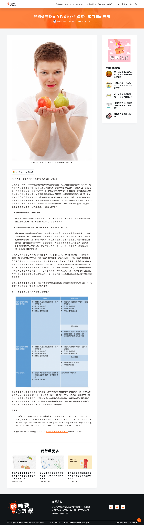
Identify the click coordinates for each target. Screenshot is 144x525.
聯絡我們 (110, 4)
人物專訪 (59, 4)
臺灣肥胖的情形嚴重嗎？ (57, 431)
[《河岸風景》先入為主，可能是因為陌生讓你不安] (109, 85)
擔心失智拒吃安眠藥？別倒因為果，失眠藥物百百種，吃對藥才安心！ (23, 476)
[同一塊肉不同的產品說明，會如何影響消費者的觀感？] (109, 74)
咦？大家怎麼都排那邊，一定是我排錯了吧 (123, 95)
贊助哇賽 (101, 4)
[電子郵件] (123, 507)
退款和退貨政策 (121, 523)
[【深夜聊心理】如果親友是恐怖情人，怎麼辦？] (109, 105)
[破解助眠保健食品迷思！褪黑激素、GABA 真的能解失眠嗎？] (52, 462)
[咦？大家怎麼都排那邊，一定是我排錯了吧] (109, 96)
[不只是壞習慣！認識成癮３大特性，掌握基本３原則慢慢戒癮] (80, 462)
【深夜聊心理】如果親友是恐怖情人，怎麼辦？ (123, 105)
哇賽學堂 (90, 4)
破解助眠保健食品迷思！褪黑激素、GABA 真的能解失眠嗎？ (51, 476)
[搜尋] (136, 4)
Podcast (80, 4)
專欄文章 (68, 4)
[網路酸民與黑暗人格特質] (109, 116)
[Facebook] (111, 507)
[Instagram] (117, 507)
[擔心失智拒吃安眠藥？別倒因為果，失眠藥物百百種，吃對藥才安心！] (24, 462)
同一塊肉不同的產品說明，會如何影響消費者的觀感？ (123, 74)
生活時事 (72, 21)
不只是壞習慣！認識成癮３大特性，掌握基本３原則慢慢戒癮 (79, 476)
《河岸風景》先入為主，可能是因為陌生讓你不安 (123, 85)
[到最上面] (139, 520)
